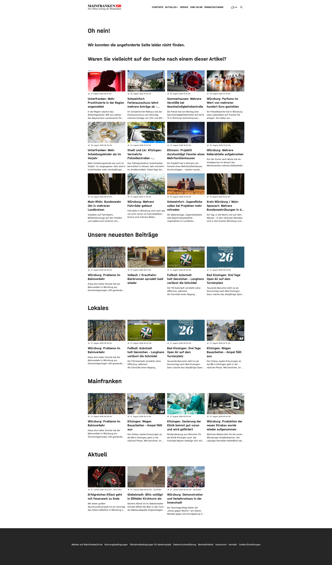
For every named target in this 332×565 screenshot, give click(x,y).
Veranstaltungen (213, 7)
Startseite (157, 7)
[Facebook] (158, 535)
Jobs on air (196, 7)
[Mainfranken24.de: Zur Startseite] (104, 7)
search (241, 7)
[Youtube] (174, 535)
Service (184, 7)
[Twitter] (166, 535)
